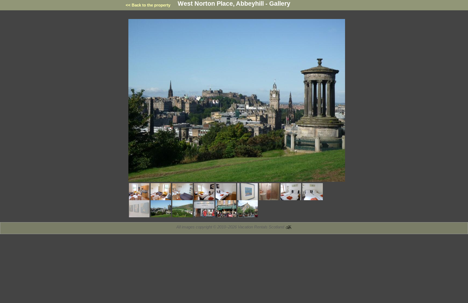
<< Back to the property (148, 5)
